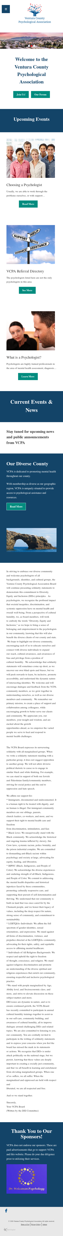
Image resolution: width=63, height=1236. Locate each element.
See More (27, 290)
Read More (28, 204)
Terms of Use (25, 1224)
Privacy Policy (36, 1224)
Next (60, 42)
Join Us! (21, 94)
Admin (44, 1224)
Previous (2, 42)
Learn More (27, 376)
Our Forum (40, 94)
